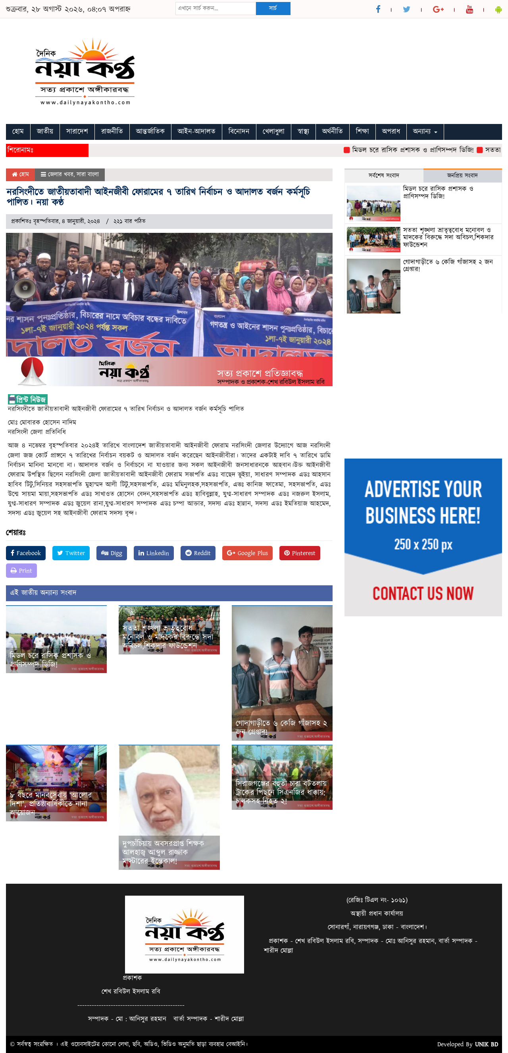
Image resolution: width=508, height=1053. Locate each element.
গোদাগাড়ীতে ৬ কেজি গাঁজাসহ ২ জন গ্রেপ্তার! (281, 728)
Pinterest (303, 553)
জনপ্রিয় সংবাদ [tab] (462, 176)
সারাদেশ (77, 132)
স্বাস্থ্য (303, 132)
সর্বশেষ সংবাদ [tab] (384, 176)
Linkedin (156, 553)
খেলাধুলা (274, 132)
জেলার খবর (60, 174)
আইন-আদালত (197, 132)
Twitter (74, 553)
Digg (115, 553)
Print (24, 570)
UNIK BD (486, 1044)
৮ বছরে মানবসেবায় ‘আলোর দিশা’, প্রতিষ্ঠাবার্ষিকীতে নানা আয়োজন (51, 804)
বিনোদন (239, 132)
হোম (18, 132)
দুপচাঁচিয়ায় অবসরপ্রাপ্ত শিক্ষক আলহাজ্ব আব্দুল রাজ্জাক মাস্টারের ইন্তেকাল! (163, 852)
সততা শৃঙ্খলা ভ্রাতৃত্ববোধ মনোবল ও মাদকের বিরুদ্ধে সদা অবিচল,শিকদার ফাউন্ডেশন (168, 637)
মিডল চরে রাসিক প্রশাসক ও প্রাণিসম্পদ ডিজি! (396, 150)
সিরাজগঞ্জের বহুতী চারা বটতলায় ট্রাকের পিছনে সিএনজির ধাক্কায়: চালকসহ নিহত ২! (281, 792)
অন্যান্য (423, 132)
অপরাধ (391, 132)
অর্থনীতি (332, 132)
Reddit (201, 553)
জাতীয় (45, 132)
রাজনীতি (112, 132)
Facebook (27, 553)
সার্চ (273, 8)
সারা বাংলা (88, 174)
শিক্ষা (362, 132)
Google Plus (251, 553)
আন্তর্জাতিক (150, 132)
